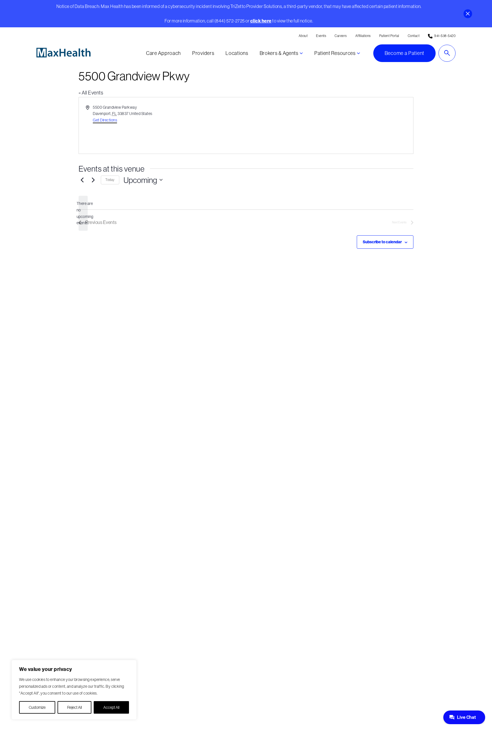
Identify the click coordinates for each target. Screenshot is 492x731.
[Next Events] (93, 179)
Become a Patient (404, 53)
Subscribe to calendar (382, 241)
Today (110, 180)
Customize (37, 707)
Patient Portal (389, 36)
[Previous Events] (82, 179)
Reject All (74, 707)
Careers (341, 36)
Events (321, 36)
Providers (203, 53)
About (303, 36)
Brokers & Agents (279, 53)
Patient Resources (335, 53)
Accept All (111, 707)
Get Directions (105, 120)
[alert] (83, 213)
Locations (237, 53)
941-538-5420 (445, 36)
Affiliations (363, 36)
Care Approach (163, 53)
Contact (414, 36)
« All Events (91, 92)
